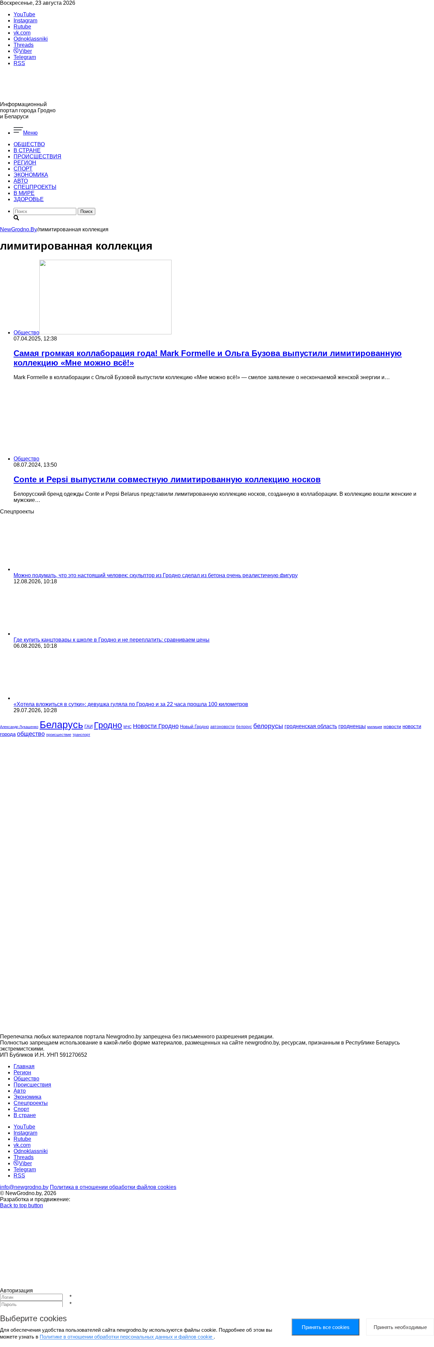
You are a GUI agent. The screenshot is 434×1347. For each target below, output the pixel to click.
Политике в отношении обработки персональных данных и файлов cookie (127, 1337)
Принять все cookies (326, 1327)
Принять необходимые (400, 1327)
